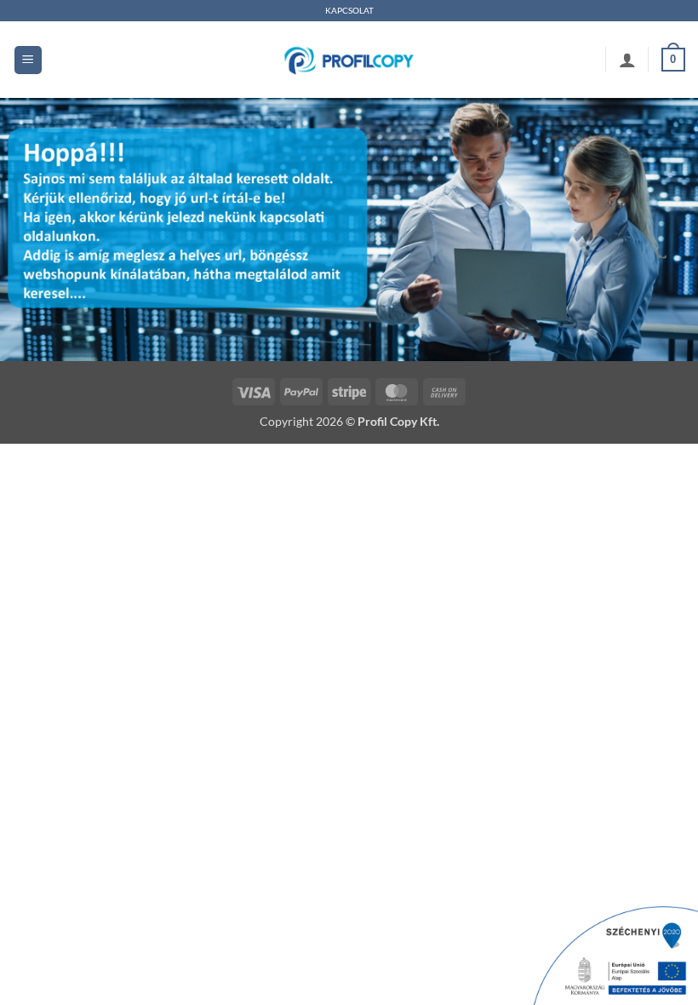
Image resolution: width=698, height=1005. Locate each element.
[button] (28, 60)
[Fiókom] (627, 59)
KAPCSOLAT (349, 10)
